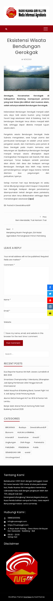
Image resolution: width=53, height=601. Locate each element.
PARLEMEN (9, 447)
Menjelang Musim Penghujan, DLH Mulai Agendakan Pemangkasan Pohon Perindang (26, 232)
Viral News (28, 597)
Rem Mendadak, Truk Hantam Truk (31, 219)
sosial (27, 452)
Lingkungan (10, 442)
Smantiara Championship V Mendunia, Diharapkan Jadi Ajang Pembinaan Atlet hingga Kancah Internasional (26, 382)
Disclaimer (11, 544)
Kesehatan (23, 437)
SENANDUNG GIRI (13, 452)
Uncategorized (12, 457)
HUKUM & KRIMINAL (25, 432)
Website (7, 322)
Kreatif (36, 437)
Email (7, 311)
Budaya (22, 427)
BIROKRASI (10, 427)
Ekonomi (9, 432)
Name (7, 299)
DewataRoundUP (23, 205)
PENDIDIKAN (24, 447)
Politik (35, 447)
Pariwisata (39, 442)
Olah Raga (25, 442)
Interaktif (9, 437)
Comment (9, 265)
